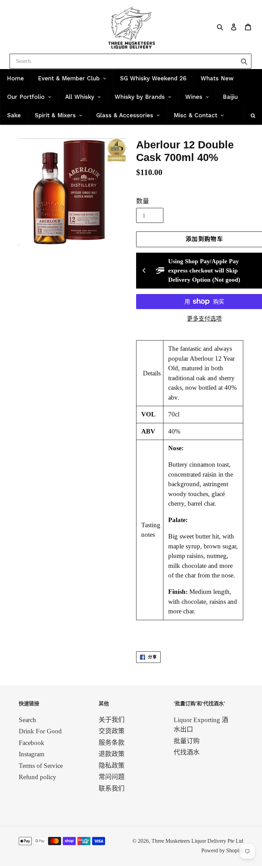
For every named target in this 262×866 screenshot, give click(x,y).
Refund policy (37, 777)
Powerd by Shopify (222, 850)
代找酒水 (187, 752)
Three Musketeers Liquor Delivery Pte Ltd (197, 841)
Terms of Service (41, 765)
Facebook (31, 742)
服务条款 (112, 742)
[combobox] (130, 61)
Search (27, 719)
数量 (142, 201)
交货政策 (112, 731)
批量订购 (187, 741)
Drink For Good (40, 731)
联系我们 (112, 788)
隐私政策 (112, 765)
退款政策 (112, 754)
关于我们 (112, 719)
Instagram (31, 754)
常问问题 (112, 777)
